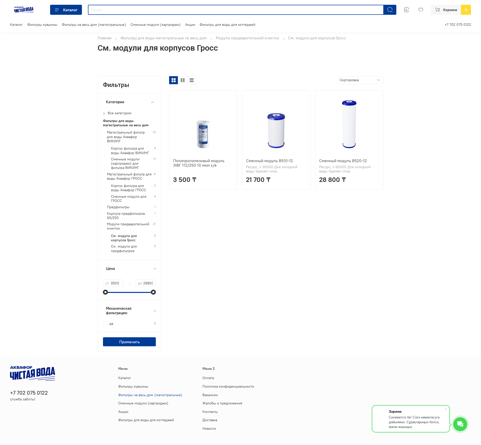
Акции (190, 24)
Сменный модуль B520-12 (343, 160)
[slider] (105, 292)
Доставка (209, 420)
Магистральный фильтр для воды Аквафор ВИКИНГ (126, 136)
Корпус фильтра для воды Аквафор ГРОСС (128, 188)
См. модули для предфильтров (124, 248)
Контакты (210, 411)
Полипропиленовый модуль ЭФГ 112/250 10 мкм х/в (198, 163)
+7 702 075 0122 (458, 24)
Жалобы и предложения (222, 403)
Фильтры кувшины (42, 24)
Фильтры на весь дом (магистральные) (94, 24)
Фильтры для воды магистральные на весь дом (164, 37)
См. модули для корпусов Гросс (124, 238)
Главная (104, 37)
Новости (209, 428)
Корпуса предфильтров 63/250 (126, 215)
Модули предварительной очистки (247, 37)
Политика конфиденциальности (228, 386)
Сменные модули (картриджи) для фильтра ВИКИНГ (125, 163)
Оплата (208, 378)
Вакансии (210, 395)
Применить (129, 341)
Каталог (70, 9)
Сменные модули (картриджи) (156, 24)
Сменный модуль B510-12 (269, 160)
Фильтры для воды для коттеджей (227, 24)
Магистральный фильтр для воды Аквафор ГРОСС (129, 176)
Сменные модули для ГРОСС (128, 198)
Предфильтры (118, 207)
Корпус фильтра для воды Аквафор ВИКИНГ (130, 150)
